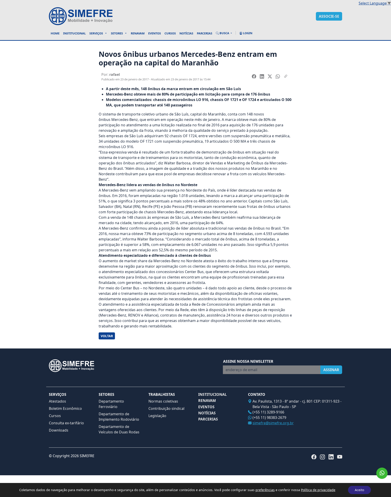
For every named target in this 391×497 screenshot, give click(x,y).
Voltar (107, 336)
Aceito (359, 490)
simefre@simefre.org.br (273, 422)
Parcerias (204, 33)
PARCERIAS (208, 419)
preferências (265, 490)
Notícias (186, 33)
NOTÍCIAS (207, 413)
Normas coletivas (163, 401)
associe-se (329, 16)
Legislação (157, 415)
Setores (117, 33)
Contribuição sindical (166, 408)
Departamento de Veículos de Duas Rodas (119, 429)
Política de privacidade (318, 490)
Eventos (154, 33)
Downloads (58, 430)
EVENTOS (206, 407)
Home (55, 33)
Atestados (57, 401)
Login (247, 33)
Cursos (170, 33)
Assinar (331, 369)
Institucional (74, 33)
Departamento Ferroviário (111, 404)
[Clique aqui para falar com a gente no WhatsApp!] (382, 473)
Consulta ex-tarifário (66, 422)
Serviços (96, 33)
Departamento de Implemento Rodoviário (119, 416)
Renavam (138, 33)
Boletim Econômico (65, 408)
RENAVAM (207, 401)
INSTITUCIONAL (212, 394)
